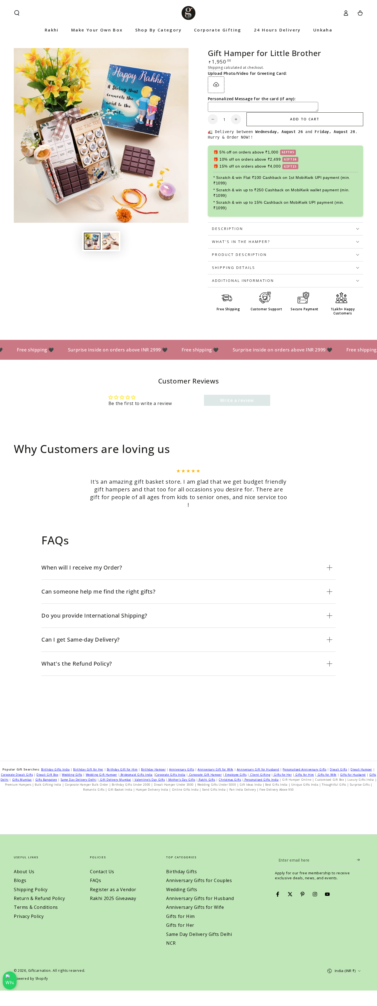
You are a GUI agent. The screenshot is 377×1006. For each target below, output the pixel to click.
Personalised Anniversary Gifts (304, 769)
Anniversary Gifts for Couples (199, 880)
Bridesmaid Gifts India (136, 775)
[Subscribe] (360, 860)
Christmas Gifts (230, 780)
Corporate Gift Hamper (205, 775)
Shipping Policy (31, 889)
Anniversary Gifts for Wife (195, 907)
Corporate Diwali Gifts (17, 775)
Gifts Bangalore (46, 780)
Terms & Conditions (36, 907)
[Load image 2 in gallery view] (110, 241)
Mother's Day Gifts (181, 780)
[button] (17, 13)
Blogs (20, 880)
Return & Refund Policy (39, 898)
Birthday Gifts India (55, 769)
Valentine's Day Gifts (149, 780)
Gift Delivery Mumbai (115, 780)
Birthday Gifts (181, 872)
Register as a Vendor (113, 889)
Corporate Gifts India (170, 775)
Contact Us (102, 872)
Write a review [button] (237, 400)
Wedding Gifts (72, 775)
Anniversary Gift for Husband (258, 769)
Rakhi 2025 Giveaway (113, 898)
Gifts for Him (304, 775)
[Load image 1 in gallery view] (92, 241)
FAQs (95, 880)
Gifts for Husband (353, 775)
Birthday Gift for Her (88, 769)
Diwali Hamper (361, 769)
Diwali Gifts (338, 769)
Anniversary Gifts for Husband (200, 898)
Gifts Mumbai (22, 780)
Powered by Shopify (31, 978)
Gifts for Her (282, 775)
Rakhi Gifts (206, 780)
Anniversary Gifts (181, 769)
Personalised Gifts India (261, 780)
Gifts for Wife (326, 775)
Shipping (215, 67)
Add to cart (304, 119)
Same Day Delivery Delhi (78, 780)
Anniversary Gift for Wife (215, 769)
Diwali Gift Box (47, 775)
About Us (24, 872)
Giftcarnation (39, 970)
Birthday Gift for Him (122, 769)
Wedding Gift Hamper (101, 775)
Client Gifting (259, 775)
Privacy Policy (29, 916)
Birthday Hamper (153, 769)
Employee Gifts (235, 775)
